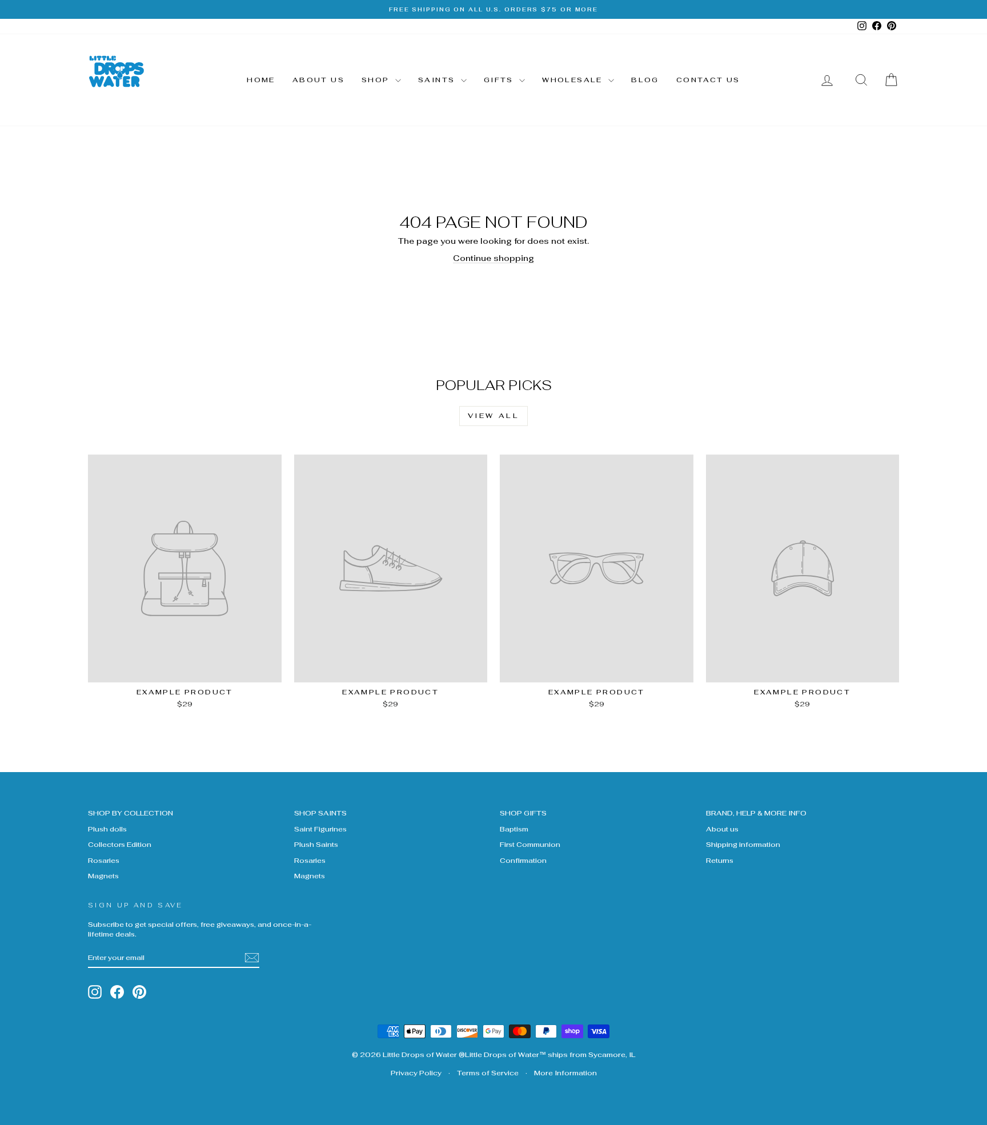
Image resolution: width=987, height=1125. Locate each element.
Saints (438, 80)
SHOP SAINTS (320, 813)
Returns (719, 860)
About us (318, 80)
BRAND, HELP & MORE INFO (756, 813)
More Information (565, 1073)
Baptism (514, 829)
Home (261, 80)
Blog (645, 80)
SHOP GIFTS (523, 813)
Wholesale (573, 80)
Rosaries (103, 860)
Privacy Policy (416, 1073)
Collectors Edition (119, 844)
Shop (377, 80)
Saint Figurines (320, 829)
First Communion (530, 844)
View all (494, 415)
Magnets (103, 875)
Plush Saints (316, 844)
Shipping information (743, 844)
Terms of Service (488, 1073)
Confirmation (523, 860)
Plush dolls (107, 829)
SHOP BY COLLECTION (130, 813)
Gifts (500, 80)
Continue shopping (493, 258)
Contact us (708, 80)
